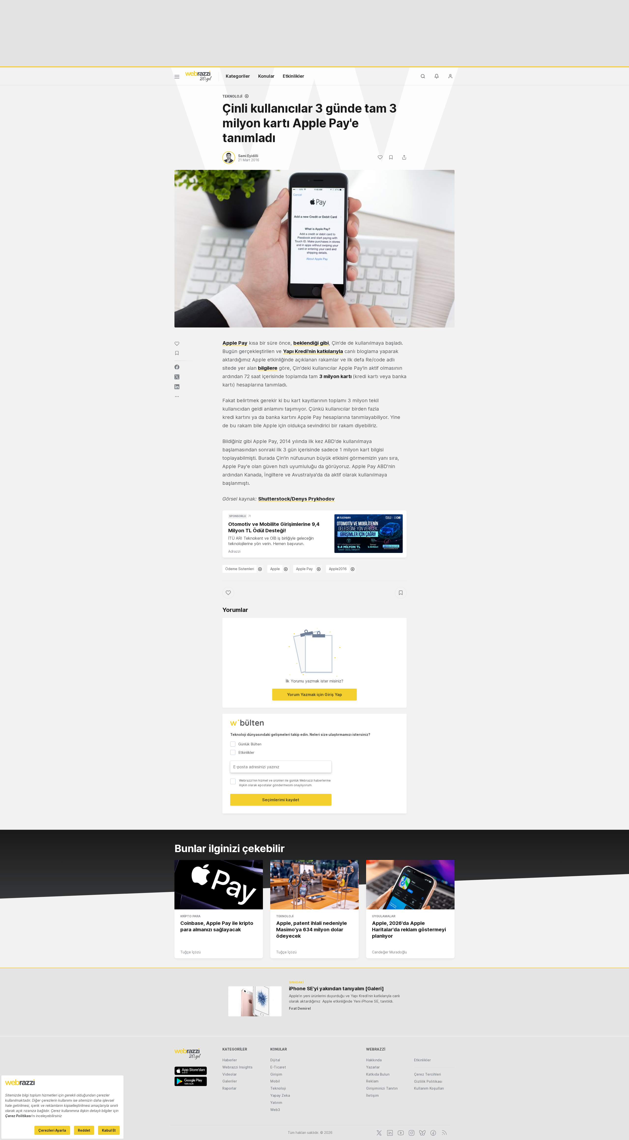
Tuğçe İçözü (190, 952)
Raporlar (229, 1088)
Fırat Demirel (300, 1008)
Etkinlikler (293, 76)
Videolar (229, 1074)
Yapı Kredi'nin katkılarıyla (313, 351)
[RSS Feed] (443, 1132)
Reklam (372, 1081)
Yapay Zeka (280, 1095)
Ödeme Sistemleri (239, 569)
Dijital (275, 1060)
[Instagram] (411, 1132)
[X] (379, 1132)
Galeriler (229, 1081)
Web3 (275, 1110)
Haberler (229, 1060)
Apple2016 (338, 569)
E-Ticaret (278, 1067)
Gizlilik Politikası (428, 1081)
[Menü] (176, 77)
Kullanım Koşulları (429, 1088)
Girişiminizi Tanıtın (382, 1088)
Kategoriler (238, 76)
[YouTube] (400, 1132)
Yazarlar (373, 1067)
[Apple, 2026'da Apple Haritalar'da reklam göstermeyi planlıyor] (410, 885)
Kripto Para (190, 916)
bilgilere (267, 368)
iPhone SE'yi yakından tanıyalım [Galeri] (336, 989)
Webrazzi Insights (237, 1067)
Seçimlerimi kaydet (280, 799)
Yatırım (276, 1102)
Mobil (275, 1081)
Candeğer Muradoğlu (389, 952)
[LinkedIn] (389, 1132)
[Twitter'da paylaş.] (176, 376)
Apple (275, 569)
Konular (266, 76)
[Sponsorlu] (368, 533)
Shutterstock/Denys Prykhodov (296, 499)
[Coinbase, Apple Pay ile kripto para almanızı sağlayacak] (218, 885)
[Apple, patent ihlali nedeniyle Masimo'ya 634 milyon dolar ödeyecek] (314, 885)
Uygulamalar (383, 916)
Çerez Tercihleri (427, 1074)
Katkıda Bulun (377, 1074)
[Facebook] (433, 1132)
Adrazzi (234, 551)
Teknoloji (232, 96)
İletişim (372, 1095)
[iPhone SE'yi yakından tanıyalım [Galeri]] (255, 1001)
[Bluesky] (422, 1132)
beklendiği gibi (311, 343)
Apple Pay (234, 343)
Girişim (276, 1074)
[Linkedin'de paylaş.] (176, 386)
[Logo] (198, 76)
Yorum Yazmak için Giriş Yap (314, 694)
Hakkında (374, 1060)
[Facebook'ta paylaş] (176, 367)
